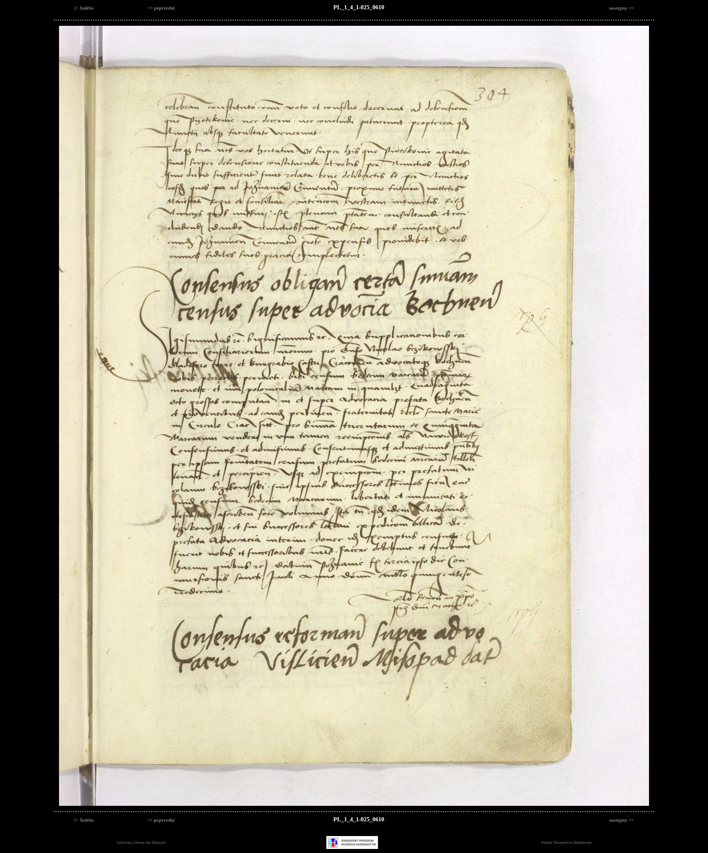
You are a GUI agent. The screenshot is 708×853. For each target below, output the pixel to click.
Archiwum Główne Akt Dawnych (141, 842)
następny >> (621, 8)
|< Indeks (84, 8)
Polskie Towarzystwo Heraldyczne (566, 842)
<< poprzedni (161, 8)
